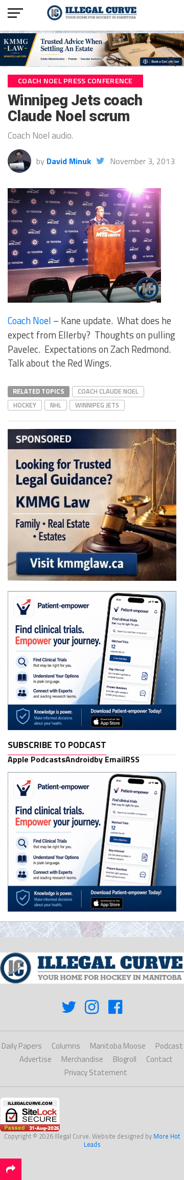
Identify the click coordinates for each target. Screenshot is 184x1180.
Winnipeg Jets (97, 405)
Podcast (169, 1046)
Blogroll (124, 1059)
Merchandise (82, 1059)
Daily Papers (22, 1046)
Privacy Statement (95, 1072)
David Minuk (69, 161)
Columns (66, 1046)
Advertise (35, 1059)
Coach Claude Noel (108, 391)
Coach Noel (29, 320)
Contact (159, 1059)
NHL (55, 405)
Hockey (24, 405)
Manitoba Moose (118, 1046)
